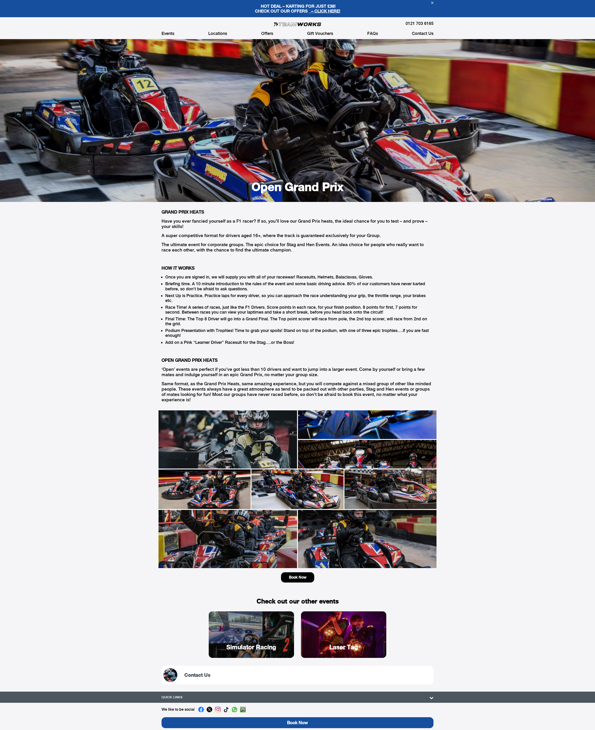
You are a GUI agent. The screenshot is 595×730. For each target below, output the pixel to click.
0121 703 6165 (419, 23)
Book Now (297, 577)
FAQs (372, 33)
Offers (267, 33)
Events (168, 33)
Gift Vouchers (320, 33)
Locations (217, 33)
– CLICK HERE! (324, 11)
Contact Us (422, 33)
